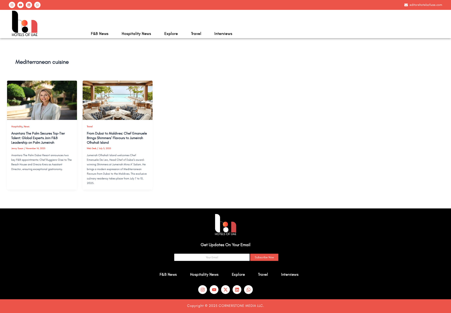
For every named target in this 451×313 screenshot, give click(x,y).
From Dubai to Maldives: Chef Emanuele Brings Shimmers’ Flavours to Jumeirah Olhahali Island (117, 138)
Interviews (223, 33)
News (26, 126)
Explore (171, 33)
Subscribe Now (264, 257)
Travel (196, 33)
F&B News (100, 33)
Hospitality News (136, 33)
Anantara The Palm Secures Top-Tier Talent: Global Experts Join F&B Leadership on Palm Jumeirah (38, 138)
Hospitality (16, 126)
